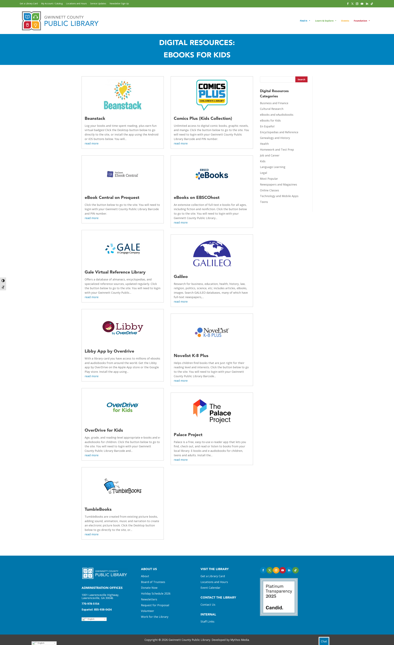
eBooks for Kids (270, 120)
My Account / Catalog (52, 3)
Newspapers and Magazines (278, 184)
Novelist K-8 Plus (191, 356)
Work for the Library (154, 617)
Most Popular (269, 178)
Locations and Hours (76, 3)
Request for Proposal (155, 605)
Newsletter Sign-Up (119, 3)
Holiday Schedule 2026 (155, 593)
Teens (264, 202)
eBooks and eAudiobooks (276, 114)
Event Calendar (210, 587)
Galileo (181, 277)
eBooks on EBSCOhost (196, 198)
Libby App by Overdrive (109, 351)
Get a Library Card (29, 3)
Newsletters (149, 599)
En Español (267, 126)
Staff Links (207, 621)
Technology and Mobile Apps (279, 196)
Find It (303, 20)
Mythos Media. (240, 640)
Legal (263, 173)
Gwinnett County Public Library (189, 640)
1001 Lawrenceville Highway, (100, 595)
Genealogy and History (275, 138)
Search (301, 79)
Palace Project (188, 435)
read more (91, 143)
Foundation (360, 20)
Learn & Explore (324, 20)
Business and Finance (274, 103)
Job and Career (269, 155)
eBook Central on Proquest (112, 198)
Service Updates (98, 3)
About (145, 576)
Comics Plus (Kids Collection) (203, 119)
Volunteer (147, 611)
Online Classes (269, 190)
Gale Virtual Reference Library (115, 272)
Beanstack (95, 119)
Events (345, 20)
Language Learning (272, 167)
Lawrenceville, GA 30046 (97, 598)
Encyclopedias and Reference (279, 132)
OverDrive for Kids (104, 430)
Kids (262, 161)
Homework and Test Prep (277, 149)
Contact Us (208, 604)
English (90, 619)
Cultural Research (271, 109)
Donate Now (149, 587)
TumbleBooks (98, 509)
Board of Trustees (153, 582)
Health (264, 144)
